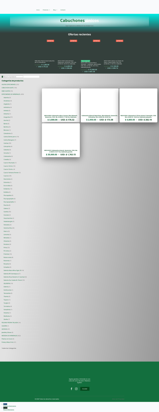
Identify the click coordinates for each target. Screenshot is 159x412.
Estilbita (6, 192)
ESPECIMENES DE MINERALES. (11, 94)
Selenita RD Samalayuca (11, 274)
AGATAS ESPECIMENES (9, 84)
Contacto (62, 10)
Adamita (6, 97)
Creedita (6, 159)
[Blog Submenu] (57, 10)
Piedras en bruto (7, 339)
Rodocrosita (7, 257)
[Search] (2, 77)
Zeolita (6, 319)
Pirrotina (6, 251)
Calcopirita (7, 146)
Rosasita (6, 264)
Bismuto (6, 130)
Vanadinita (7, 309)
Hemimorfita (8, 228)
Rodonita (6, 261)
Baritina (6, 127)
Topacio (6, 300)
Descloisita (7, 179)
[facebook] (71, 389)
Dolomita (6, 182)
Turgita (6, 303)
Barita (5, 124)
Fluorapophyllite (9, 202)
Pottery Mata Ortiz (7, 342)
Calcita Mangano (9, 140)
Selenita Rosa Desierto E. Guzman (14, 277)
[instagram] (76, 389)
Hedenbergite (8, 221)
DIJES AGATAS (6, 91)
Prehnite (6, 254)
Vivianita (6, 313)
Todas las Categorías (9, 348)
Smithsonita (7, 290)
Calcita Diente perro (10, 137)
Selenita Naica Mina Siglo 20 (12, 270)
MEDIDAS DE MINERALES (9, 336)
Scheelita (6, 267)
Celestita (6, 150)
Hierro (6, 231)
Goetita (6, 212)
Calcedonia (7, 133)
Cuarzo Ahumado (9, 163)
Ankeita (6, 110)
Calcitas (6, 143)
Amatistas (7, 101)
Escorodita (7, 185)
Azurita (6, 120)
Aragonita (7, 117)
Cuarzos (6, 176)
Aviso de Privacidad (118, 399)
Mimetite (6, 238)
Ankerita (6, 114)
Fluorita (6, 205)
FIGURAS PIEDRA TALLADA (10, 322)
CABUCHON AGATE (7, 88)
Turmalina (7, 306)
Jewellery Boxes (6, 332)
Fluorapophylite (8, 199)
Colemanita (7, 156)
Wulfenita (7, 316)
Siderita (6, 287)
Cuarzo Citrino (8, 166)
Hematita (6, 225)
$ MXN (8, 409)
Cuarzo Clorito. (8, 169)
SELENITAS (7, 283)
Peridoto (6, 244)
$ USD (9, 405)
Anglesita (6, 104)
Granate (6, 215)
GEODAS (4, 329)
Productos (45, 10)
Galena (6, 208)
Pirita (5, 247)
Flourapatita (7, 195)
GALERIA (4, 326)
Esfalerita (7, 189)
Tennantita (7, 293)
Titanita (6, 296)
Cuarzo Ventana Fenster (11, 172)
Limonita (6, 234)
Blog (54, 10)
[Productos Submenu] (50, 10)
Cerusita (6, 153)
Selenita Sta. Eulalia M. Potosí (13, 280)
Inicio (38, 10)
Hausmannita (8, 218)
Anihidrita (7, 107)
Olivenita (6, 241)
